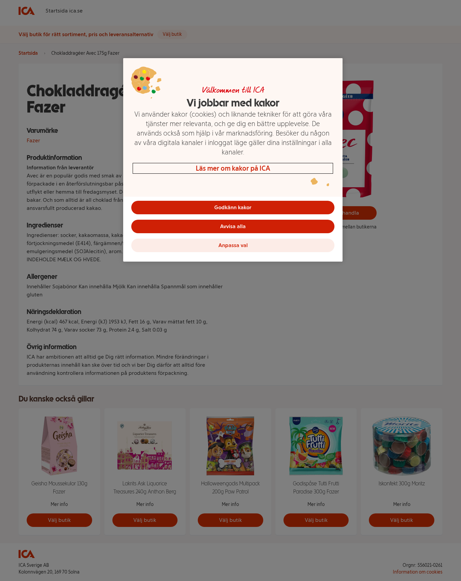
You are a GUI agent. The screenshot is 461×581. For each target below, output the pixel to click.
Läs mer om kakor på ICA (233, 168)
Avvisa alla (233, 226)
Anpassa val (233, 245)
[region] (233, 160)
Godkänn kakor (232, 207)
